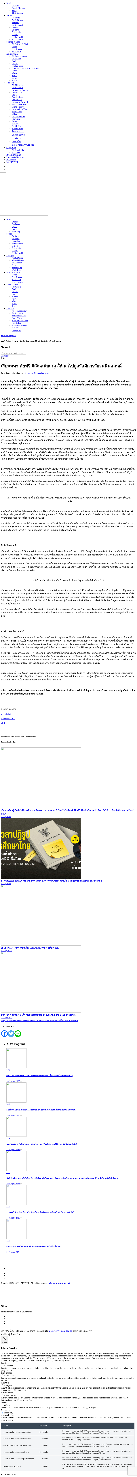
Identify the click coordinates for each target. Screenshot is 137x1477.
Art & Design (17, 20)
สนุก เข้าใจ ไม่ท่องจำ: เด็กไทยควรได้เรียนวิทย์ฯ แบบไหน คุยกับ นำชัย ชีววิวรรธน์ (38, 1015)
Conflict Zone (18, 97)
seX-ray (15, 124)
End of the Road (19, 104)
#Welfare (31, 1020)
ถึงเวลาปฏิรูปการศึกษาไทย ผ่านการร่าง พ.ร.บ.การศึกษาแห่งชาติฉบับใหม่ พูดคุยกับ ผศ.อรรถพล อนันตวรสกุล (51, 881)
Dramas (15, 63)
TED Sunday (17, 13)
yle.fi (3, 723)
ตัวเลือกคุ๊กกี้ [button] (6, 1334)
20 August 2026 (13, 1252)
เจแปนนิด (16, 141)
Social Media (17, 39)
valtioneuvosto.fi (8, 718)
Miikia (14, 114)
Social (9, 15)
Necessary (8, 1413)
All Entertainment (19, 56)
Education (16, 241)
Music (14, 75)
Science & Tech (13, 42)
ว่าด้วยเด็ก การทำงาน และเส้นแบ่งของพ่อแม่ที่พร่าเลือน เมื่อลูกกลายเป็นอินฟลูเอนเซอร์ (39, 1076)
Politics (15, 34)
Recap (14, 10)
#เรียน (75, 1020)
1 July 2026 (6, 883)
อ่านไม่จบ (16, 138)
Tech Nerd (16, 51)
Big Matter (11, 160)
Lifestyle (15, 30)
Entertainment (12, 54)
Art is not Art (17, 87)
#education (16, 1020)
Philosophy (16, 32)
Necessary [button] (5, 1410)
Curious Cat (17, 99)
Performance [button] (6, 1373)
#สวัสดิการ (67, 1020)
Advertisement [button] (7, 1393)
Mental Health (18, 260)
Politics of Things (19, 325)
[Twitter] (11, 1033)
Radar (14, 121)
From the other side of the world (25, 68)
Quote (14, 226)
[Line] (17, 1033)
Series (14, 78)
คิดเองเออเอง (18, 131)
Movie (14, 73)
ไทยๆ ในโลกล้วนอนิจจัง (23, 145)
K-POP (15, 296)
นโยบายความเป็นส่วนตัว (59, 1283)
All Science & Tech (20, 44)
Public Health (17, 37)
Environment (17, 25)
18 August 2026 (13, 1081)
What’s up (16, 231)
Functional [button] (5, 1363)
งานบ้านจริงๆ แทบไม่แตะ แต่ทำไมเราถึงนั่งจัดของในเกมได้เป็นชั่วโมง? (33, 1247)
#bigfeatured (6, 1020)
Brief (8, 3)
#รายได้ (58, 1020)
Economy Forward (20, 102)
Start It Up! (16, 126)
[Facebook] (4, 1033)
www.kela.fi (6, 714)
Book (14, 61)
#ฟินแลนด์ (50, 1020)
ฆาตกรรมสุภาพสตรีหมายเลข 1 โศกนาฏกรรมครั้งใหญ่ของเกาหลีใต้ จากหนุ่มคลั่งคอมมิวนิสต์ (41, 1144)
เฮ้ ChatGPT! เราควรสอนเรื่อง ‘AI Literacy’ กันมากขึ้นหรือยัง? (30, 948)
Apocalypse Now (19, 311)
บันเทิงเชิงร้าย (18, 135)
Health (14, 46)
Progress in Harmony (15, 157)
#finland (24, 1020)
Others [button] (4, 1402)
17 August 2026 (13, 1149)
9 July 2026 (6, 816)
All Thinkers (17, 85)
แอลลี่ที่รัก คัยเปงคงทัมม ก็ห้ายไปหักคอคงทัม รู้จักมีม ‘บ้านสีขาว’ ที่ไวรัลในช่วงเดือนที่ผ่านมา (41, 1110)
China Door (17, 92)
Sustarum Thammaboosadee (37, 373)
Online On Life (18, 116)
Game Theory (18, 107)
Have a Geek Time (20, 109)
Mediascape (17, 112)
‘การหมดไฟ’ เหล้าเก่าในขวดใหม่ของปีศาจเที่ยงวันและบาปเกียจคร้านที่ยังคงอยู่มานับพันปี (40, 1212)
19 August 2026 (13, 1184)
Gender (15, 27)
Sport (14, 265)
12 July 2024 (6, 950)
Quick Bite (11, 147)
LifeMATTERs (12, 162)
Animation (16, 59)
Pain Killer (16, 323)
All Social (16, 18)
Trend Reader (17, 128)
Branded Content (13, 155)
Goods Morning (18, 8)
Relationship (17, 267)
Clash (14, 95)
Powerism (16, 119)
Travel (14, 80)
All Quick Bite (18, 150)
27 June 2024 (6, 1018)
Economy (16, 238)
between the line (19, 316)
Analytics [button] (5, 1383)
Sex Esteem (17, 263)
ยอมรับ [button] (16, 1334)
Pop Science (17, 49)
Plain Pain (16, 152)
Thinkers (10, 83)
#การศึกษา (40, 1020)
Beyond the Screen (20, 90)
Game (14, 71)
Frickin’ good (17, 66)
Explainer (16, 224)
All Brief (15, 6)
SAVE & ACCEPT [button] (9, 1475)
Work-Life (16, 270)
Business (15, 22)
